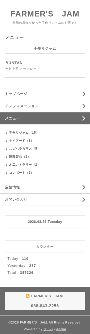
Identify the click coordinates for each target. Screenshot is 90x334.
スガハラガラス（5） (24, 148)
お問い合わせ (16, 199)
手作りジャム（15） (24, 132)
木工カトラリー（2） (24, 164)
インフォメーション (22, 106)
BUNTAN (14, 63)
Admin (61, 329)
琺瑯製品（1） (20, 156)
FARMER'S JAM (45, 13)
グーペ (48, 329)
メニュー (12, 118)
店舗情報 (12, 187)
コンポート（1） (21, 172)
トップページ (16, 94)
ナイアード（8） (21, 140)
